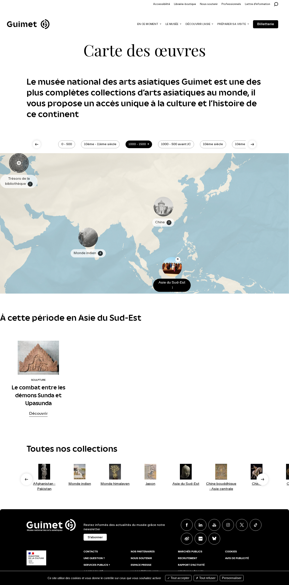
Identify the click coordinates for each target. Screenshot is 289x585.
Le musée (172, 24)
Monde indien (79, 483)
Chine (256, 483)
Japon (150, 483)
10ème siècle (213, 144)
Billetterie (265, 24)
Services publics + (97, 565)
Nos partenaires (143, 552)
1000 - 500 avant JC (176, 144)
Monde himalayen (115, 483)
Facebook (187, 525)
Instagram (228, 525)
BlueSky (214, 539)
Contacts (91, 552)
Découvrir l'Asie (198, 24)
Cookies (231, 552)
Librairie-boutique (185, 4)
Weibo (187, 539)
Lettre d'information (257, 4)
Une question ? (94, 558)
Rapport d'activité (191, 565)
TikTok (255, 525)
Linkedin (200, 525)
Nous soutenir (209, 4)
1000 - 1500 (137, 144)
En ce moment (147, 24)
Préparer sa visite (231, 24)
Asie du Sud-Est (185, 483)
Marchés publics (190, 552)
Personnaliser (231, 578)
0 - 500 (66, 144)
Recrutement (187, 558)
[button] (26, 479)
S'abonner (95, 537)
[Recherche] (277, 4)
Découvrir (38, 414)
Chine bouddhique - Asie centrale (221, 486)
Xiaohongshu (200, 539)
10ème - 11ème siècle (100, 144)
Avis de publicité (237, 558)
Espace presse (141, 565)
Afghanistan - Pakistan (44, 486)
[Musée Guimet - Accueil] (28, 19)
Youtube (214, 525)
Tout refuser (206, 578)
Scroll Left (37, 144)
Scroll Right (252, 144)
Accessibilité (161, 4)
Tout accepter (179, 578)
